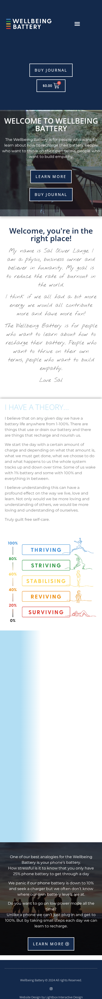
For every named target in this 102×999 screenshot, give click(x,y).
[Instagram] (51, 988)
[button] (77, 23)
